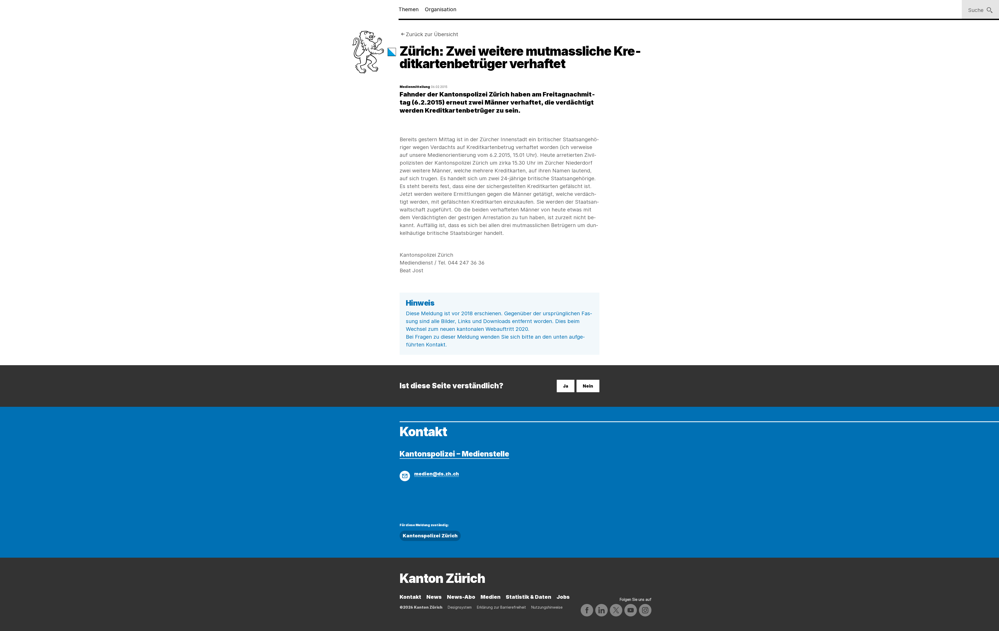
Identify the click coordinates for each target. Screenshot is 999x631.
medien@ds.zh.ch (436, 474)
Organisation (440, 9)
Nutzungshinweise (546, 607)
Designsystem (460, 607)
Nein (588, 386)
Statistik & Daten (528, 597)
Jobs (563, 597)
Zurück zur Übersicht (432, 34)
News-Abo (461, 597)
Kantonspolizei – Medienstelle (454, 453)
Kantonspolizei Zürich (430, 535)
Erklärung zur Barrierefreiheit (501, 607)
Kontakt (410, 597)
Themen (409, 9)
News (434, 597)
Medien (491, 597)
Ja (565, 386)
